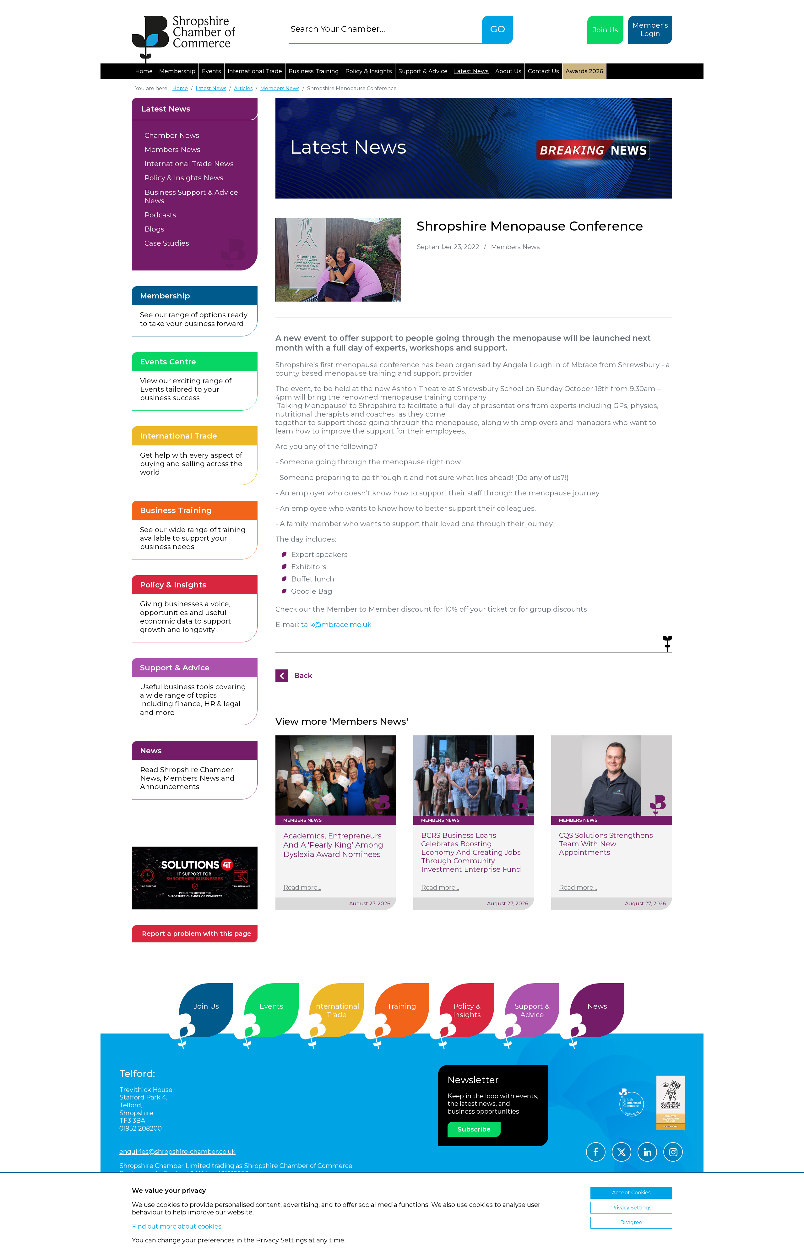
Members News (172, 149)
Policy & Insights (368, 71)
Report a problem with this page (196, 933)
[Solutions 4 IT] (195, 878)
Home (144, 71)
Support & (532, 1010)
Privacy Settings (631, 1208)
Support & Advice (423, 71)
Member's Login (650, 29)
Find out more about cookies (176, 1226)
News (597, 1006)
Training (401, 1006)
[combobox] (385, 29)
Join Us (605, 30)
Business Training (314, 71)
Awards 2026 (584, 71)
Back (303, 675)
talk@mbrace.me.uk (336, 624)
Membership (177, 71)
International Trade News (189, 164)
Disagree (631, 1222)
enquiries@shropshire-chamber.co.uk (177, 1151)
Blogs (154, 229)
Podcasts (160, 215)
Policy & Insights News (183, 178)
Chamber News (171, 135)
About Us (508, 71)
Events (211, 71)
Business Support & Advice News (191, 196)
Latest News (471, 71)
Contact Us (543, 71)
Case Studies (166, 243)
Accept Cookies (631, 1193)
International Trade (255, 71)
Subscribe (474, 1129)
